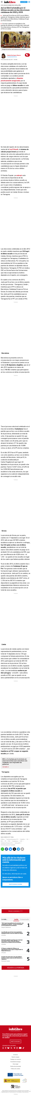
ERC (2, 841)
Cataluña (22, 839)
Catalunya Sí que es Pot (7, 843)
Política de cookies (15, 1068)
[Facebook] (5, 1048)
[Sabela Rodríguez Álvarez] (3, 56)
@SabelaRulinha (12, 56)
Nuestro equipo (15, 1057)
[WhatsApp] (3, 1048)
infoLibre (3, 935)
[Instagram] (17, 1048)
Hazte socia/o (15, 1041)
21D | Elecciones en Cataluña (8, 845)
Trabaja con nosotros (15, 1059)
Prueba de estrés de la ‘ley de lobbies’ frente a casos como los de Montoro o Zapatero (11, 958)
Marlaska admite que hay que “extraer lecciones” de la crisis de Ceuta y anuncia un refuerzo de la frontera (12, 941)
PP (5, 841)
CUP (21, 841)
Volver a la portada (15, 968)
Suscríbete (24, 1)
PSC (9, 841)
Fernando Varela (5, 961)
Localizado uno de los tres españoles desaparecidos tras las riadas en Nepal (12, 932)
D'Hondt (15, 149)
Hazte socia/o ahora (15, 884)
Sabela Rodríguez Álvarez (14, 55)
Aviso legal (15, 1064)
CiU (27, 839)
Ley (10, 149)
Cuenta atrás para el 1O (12, 839)
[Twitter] (11, 1048)
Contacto (15, 1054)
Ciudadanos (15, 841)
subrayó (19, 175)
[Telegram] (14, 1048)
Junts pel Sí (17, 843)
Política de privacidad (15, 1066)
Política (2, 839)
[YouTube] (20, 1048)
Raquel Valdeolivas (6, 927)
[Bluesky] (8, 1048)
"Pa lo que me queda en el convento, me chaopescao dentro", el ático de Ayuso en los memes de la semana (12, 924)
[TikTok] (23, 1048)
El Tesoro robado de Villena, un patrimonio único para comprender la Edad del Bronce (12, 949)
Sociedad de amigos (15, 1061)
